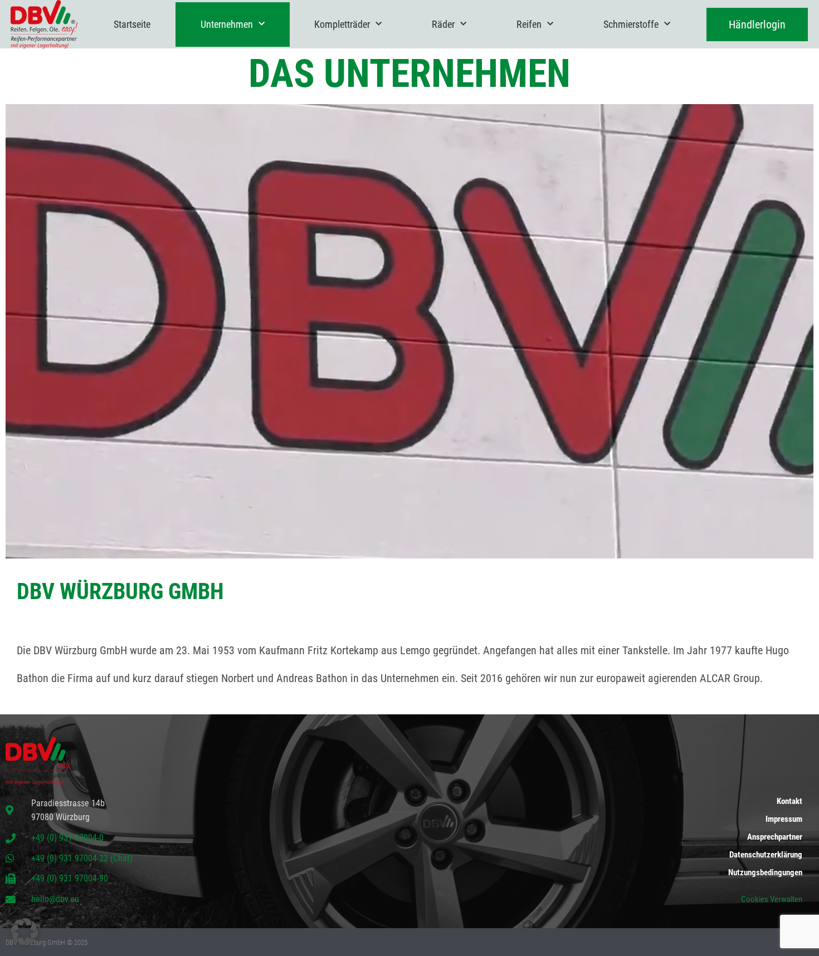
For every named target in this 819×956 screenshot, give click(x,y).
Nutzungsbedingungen (765, 872)
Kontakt (789, 801)
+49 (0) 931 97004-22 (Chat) (82, 858)
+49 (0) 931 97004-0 (67, 837)
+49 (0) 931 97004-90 (69, 878)
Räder (443, 24)
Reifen (529, 24)
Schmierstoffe (631, 24)
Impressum (784, 819)
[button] (24, 931)
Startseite (132, 24)
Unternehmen (227, 24)
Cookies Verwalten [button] (771, 899)
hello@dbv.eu (55, 899)
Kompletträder (342, 24)
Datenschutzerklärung (765, 855)
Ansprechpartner (774, 837)
